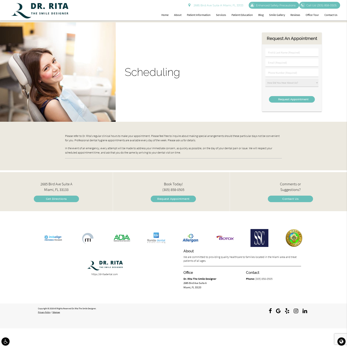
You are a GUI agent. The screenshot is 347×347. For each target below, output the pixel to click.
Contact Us (330, 15)
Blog (261, 15)
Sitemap (56, 312)
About (177, 15)
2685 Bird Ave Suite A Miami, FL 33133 (217, 5)
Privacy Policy (44, 312)
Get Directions (56, 199)
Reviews (295, 15)
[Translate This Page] (341, 341)
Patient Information (199, 15)
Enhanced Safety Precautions (275, 5)
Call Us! (321, 5)
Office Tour (312, 15)
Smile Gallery (277, 15)
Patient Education (242, 15)
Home (165, 15)
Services (221, 15)
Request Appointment (173, 199)
